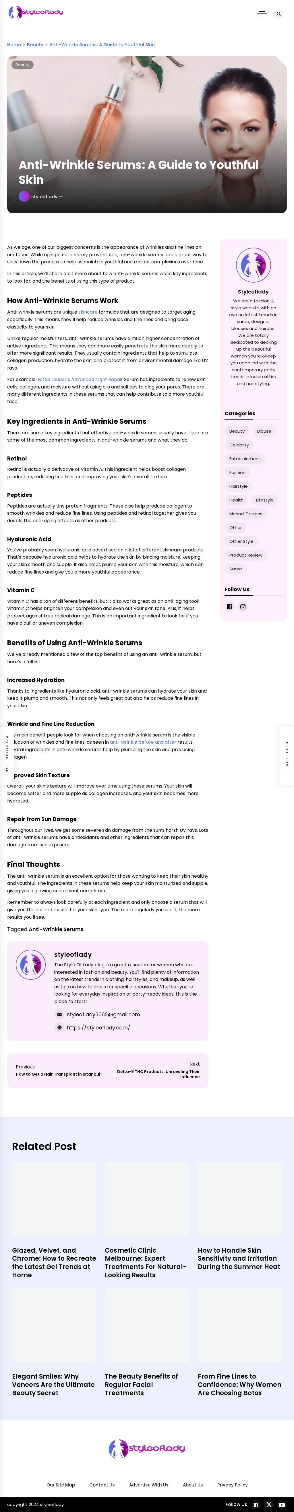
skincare (88, 312)
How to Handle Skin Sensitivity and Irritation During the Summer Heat (239, 1258)
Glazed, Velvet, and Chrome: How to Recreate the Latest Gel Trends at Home (54, 1263)
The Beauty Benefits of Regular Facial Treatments (141, 1384)
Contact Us (102, 1485)
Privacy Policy (232, 1485)
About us (193, 1485)
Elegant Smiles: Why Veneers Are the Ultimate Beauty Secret (53, 1384)
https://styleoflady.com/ (98, 1027)
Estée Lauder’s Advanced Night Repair (80, 379)
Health (236, 500)
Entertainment (244, 459)
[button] (262, 14)
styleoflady (44, 196)
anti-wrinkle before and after (143, 742)
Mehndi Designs (245, 514)
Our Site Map (61, 1485)
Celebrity (239, 445)
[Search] (279, 14)
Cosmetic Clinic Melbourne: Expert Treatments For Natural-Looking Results (146, 1263)
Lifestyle (265, 500)
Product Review (245, 555)
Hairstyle (238, 486)
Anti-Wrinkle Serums (56, 929)
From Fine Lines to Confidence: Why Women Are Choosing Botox (239, 1384)
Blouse (264, 431)
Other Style (241, 541)
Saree (235, 569)
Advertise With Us (149, 1485)
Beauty (23, 65)
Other (235, 527)
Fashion (237, 472)
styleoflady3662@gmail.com (103, 1014)
